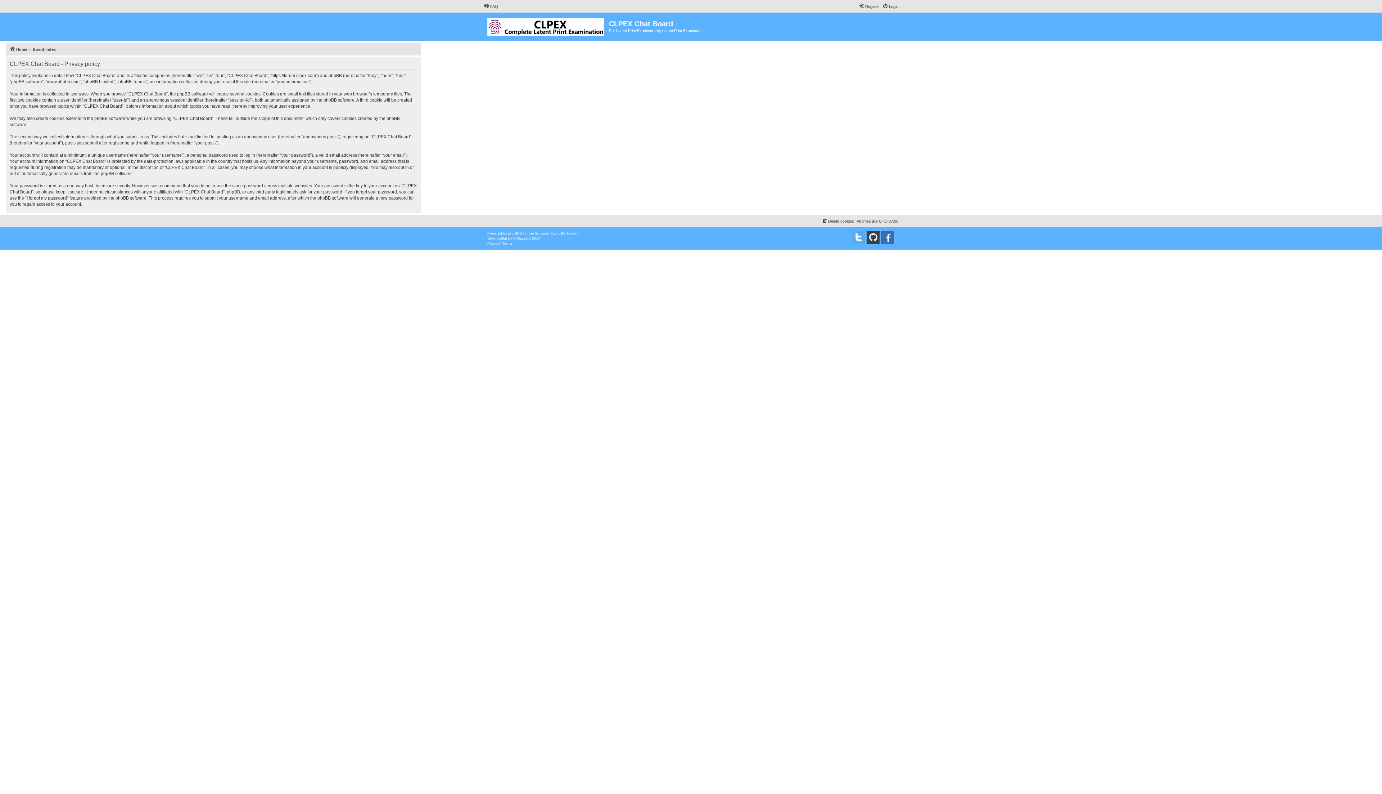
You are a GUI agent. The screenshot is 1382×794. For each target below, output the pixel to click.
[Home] (546, 25)
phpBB (514, 233)
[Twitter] (858, 237)
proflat (502, 238)
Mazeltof (524, 238)
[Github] (873, 237)
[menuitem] (491, 6)
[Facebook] (887, 237)
